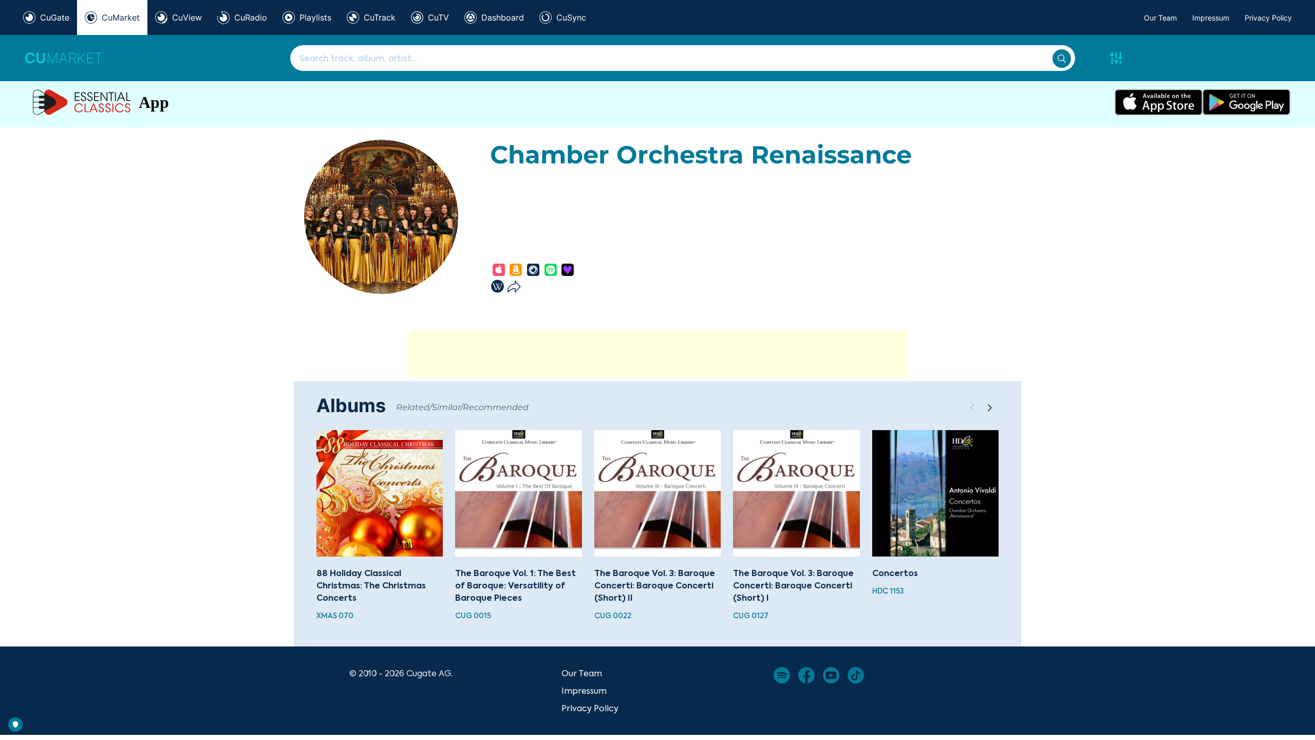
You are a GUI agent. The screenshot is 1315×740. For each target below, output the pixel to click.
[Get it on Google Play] (1246, 102)
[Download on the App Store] (1159, 102)
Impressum (1210, 17)
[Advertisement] (657, 354)
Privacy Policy (1268, 17)
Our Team (1160, 17)
